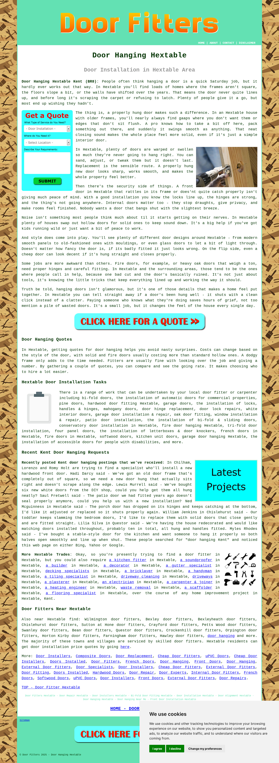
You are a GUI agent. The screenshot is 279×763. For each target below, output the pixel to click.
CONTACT (228, 43)
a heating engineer (66, 588)
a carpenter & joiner (190, 582)
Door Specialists (94, 667)
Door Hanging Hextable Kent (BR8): (60, 81)
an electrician (118, 582)
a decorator (117, 566)
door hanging (221, 636)
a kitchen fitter (127, 560)
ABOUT (214, 43)
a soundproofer (196, 560)
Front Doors (207, 662)
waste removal (136, 588)
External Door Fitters (46, 667)
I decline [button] (175, 748)
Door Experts (172, 673)
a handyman (200, 571)
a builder (57, 566)
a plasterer (57, 582)
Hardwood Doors (109, 673)
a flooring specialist (71, 593)
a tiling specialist (66, 577)
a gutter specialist (189, 566)
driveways (202, 577)
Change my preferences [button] (205, 748)
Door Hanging (174, 662)
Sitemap (25, 720)
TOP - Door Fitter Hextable (51, 687)
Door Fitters (105, 662)
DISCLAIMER (247, 43)
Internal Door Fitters (215, 673)
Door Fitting (35, 673)
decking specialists (67, 571)
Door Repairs (232, 678)
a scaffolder (198, 588)
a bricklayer (139, 571)
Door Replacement (134, 656)
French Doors (140, 662)
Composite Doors (93, 656)
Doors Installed (67, 662)
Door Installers (53, 656)
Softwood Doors (53, 678)
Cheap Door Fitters (179, 656)
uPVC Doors (217, 656)
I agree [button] (157, 748)
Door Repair (141, 673)
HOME (201, 43)
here (125, 647)
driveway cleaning (140, 577)
